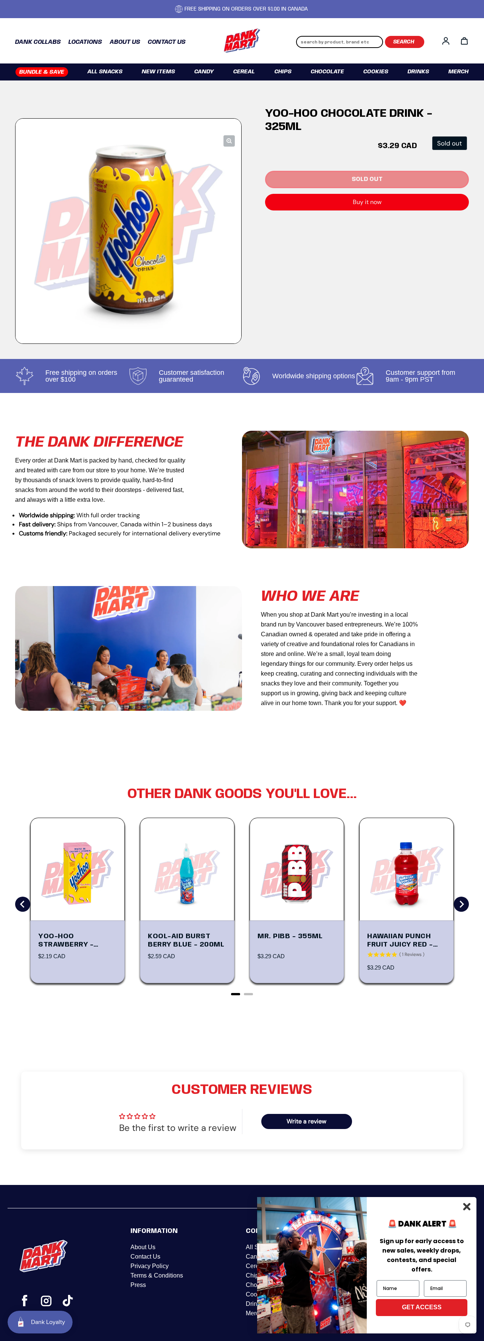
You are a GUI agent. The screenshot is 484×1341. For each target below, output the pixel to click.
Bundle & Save (41, 72)
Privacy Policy (149, 1266)
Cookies (375, 72)
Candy (204, 72)
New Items (158, 72)
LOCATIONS (85, 42)
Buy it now (367, 202)
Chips (283, 72)
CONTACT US (167, 42)
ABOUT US (125, 42)
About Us (142, 1247)
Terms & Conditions (156, 1275)
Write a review (306, 1121)
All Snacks (105, 72)
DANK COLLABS (38, 42)
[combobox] (339, 42)
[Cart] (464, 40)
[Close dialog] (466, 1206)
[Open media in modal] (229, 141)
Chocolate (327, 72)
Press (138, 1285)
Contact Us (145, 1256)
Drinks (418, 72)
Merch (458, 72)
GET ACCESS (422, 1307)
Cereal (244, 72)
